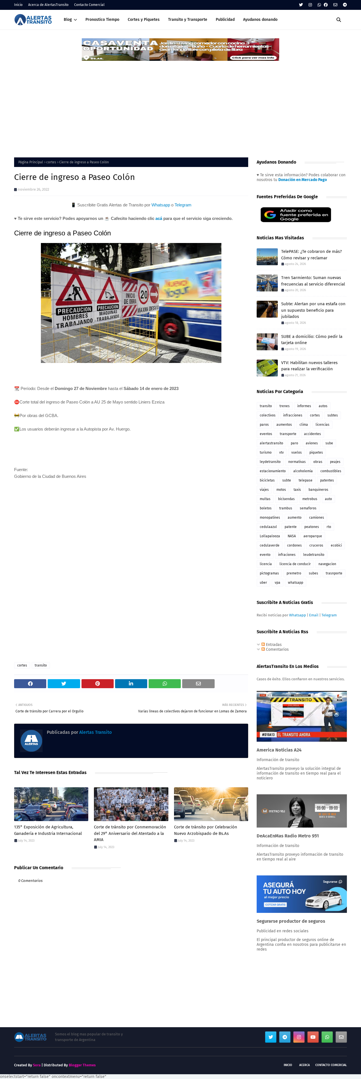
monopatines (270, 518)
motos (281, 490)
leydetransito (270, 462)
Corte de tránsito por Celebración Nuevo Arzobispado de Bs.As (205, 830)
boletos (266, 508)
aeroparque (312, 536)
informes (304, 406)
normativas (297, 462)
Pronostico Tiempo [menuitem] (102, 19)
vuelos (296, 452)
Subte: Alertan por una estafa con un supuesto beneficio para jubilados (313, 310)
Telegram (183, 204)
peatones (311, 527)
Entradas (273, 644)
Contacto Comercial (89, 5)
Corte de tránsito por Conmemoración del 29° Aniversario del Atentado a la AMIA (130, 833)
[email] (335, 5)
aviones (312, 443)
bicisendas (286, 499)
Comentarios (277, 649)
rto (329, 527)
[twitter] (301, 5)
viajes (264, 490)
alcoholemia (303, 471)
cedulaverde (269, 545)
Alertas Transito (95, 732)
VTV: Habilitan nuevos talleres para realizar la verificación (309, 366)
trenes (284, 406)
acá (158, 218)
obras (317, 462)
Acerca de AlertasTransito (48, 5)
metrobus (309, 499)
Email (313, 615)
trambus (285, 508)
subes (313, 573)
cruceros (316, 545)
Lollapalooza (270, 536)
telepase (305, 480)
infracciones (292, 415)
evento (265, 555)
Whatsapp (160, 204)
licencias (322, 425)
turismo (266, 452)
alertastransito (271, 443)
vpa (277, 583)
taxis (297, 490)
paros (264, 425)
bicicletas (267, 480)
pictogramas (269, 573)
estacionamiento (273, 471)
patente (291, 527)
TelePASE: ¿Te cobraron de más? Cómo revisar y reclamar (311, 254)
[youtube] (313, 1037)
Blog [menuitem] (68, 19)
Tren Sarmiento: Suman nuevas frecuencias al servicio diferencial (313, 281)
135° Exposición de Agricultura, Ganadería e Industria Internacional (48, 830)
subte (286, 480)
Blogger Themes (82, 1065)
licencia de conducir (295, 564)
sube (329, 443)
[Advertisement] (180, 103)
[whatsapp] (319, 5)
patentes (327, 480)
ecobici (336, 545)
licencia (266, 564)
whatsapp (295, 583)
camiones (316, 518)
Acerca (304, 1065)
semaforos (308, 508)
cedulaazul (268, 527)
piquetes (316, 452)
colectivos (268, 415)
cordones (294, 545)
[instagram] (310, 5)
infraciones (287, 555)
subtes (332, 415)
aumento (294, 518)
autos (323, 406)
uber (263, 583)
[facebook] (325, 5)
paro (294, 443)
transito (41, 665)
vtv (281, 452)
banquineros (318, 490)
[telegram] (344, 5)
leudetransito (313, 555)
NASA (292, 536)
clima (304, 425)
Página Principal (30, 162)
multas (265, 499)
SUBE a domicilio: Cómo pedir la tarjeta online (311, 339)
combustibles (330, 471)
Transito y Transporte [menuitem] (187, 19)
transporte (288, 434)
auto (328, 499)
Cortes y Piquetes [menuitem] (144, 19)
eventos (266, 434)
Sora (37, 1065)
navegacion (327, 564)
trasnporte (334, 573)
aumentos (284, 425)
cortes (51, 162)
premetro (294, 573)
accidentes (312, 434)
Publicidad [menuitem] (225, 19)
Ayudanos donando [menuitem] (260, 19)
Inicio (18, 5)
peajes (335, 462)
